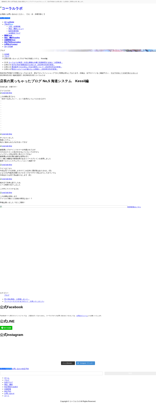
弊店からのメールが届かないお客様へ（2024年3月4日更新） (34, 69)
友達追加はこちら (134, 207)
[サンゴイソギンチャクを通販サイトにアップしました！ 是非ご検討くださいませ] (98, 343)
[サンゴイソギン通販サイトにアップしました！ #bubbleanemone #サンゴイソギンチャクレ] (137, 344)
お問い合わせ (5, 18)
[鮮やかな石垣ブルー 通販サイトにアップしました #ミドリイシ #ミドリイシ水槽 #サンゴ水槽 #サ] (137, 354)
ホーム (6, 378)
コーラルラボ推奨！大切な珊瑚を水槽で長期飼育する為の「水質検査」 (35, 62)
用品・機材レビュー (16, 29)
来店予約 (25, 369)
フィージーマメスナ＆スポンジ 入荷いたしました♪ (24, 301)
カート (6, 396)
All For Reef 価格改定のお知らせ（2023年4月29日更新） (33, 65)
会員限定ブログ (14, 33)
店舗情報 (7, 389)
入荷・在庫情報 (14, 26)
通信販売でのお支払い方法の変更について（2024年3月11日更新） (36, 67)
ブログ (6, 295)
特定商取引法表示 (11, 387)
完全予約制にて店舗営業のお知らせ (124, 73)
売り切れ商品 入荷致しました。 (17, 299)
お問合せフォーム (81, 315)
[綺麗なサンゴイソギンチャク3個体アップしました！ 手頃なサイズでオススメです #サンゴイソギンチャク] (58, 345)
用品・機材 (8, 384)
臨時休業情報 (13, 31)
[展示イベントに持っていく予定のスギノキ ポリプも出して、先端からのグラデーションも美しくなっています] (98, 355)
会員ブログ (8, 382)
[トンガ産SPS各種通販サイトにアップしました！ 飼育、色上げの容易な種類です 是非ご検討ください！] (19, 355)
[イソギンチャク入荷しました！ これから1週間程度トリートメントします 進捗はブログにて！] (58, 353)
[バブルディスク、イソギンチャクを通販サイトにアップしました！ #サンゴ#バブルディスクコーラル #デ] (19, 345)
